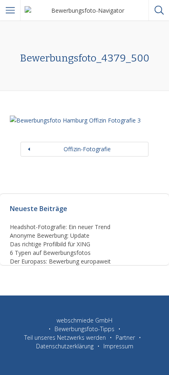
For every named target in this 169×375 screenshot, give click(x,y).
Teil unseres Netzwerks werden (65, 337)
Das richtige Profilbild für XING (50, 244)
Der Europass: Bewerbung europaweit (60, 261)
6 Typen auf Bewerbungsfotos (50, 253)
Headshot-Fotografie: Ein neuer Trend (60, 227)
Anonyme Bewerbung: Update (49, 235)
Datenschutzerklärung (65, 346)
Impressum (118, 346)
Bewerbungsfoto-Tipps (84, 329)
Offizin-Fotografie (87, 149)
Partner (125, 337)
